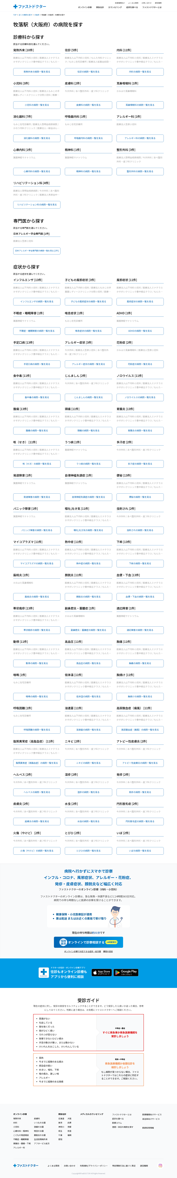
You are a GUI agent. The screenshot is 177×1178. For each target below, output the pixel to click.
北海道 (61, 1118)
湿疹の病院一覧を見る (88, 792)
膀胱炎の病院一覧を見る (88, 596)
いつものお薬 (40, 1122)
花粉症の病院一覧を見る (140, 364)
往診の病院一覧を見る (88, 71)
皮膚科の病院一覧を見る (88, 104)
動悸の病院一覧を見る (37, 663)
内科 (15, 1122)
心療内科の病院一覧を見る (37, 171)
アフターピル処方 (42, 1143)
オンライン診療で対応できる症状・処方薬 (82, 951)
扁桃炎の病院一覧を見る (37, 596)
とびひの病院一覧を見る (88, 850)
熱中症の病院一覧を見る (88, 563)
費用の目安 (108, 951)
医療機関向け (120, 3)
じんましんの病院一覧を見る (88, 397)
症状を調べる (132, 7)
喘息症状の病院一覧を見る (88, 330)
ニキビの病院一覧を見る (88, 762)
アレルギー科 (19, 1147)
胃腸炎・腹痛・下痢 (22, 1143)
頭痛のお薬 (39, 1126)
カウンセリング (115, 7)
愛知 (60, 1139)
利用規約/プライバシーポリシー (94, 1165)
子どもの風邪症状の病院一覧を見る (88, 301)
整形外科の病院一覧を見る (140, 171)
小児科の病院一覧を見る (37, 104)
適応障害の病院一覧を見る (140, 630)
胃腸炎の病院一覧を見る (140, 430)
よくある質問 (133, 3)
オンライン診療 (85, 7)
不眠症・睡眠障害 (21, 1139)
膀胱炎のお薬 (40, 1135)
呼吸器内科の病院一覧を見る (88, 138)
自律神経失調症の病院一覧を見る (88, 497)
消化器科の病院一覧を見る (37, 138)
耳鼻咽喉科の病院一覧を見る (140, 104)
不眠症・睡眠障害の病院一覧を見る (37, 330)
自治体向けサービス (151, 1119)
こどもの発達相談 (21, 1135)
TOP (15, 15)
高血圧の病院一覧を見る (88, 663)
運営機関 (158, 3)
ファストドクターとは (152, 7)
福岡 (69, 1135)
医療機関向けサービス (152, 1114)
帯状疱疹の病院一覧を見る (37, 630)
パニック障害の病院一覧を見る (36, 530)
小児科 (16, 1126)
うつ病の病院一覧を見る (88, 463)
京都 (69, 1126)
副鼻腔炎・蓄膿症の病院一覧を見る (88, 630)
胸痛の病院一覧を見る (140, 663)
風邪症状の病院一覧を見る (140, 301)
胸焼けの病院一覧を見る (140, 696)
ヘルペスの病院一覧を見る (37, 792)
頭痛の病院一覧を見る (88, 430)
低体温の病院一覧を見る (88, 696)
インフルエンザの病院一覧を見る (37, 301)
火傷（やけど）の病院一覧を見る (37, 850)
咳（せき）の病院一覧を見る (37, 463)
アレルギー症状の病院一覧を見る (88, 364)
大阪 (69, 1118)
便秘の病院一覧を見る (140, 497)
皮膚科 (37, 1118)
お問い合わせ (147, 3)
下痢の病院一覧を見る (140, 563)
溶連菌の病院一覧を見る (88, 729)
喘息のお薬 (39, 1131)
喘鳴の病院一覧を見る (37, 696)
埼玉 (60, 1131)
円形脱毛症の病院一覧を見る (140, 821)
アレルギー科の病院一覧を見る (140, 138)
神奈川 (61, 1126)
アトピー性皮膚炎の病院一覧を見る (140, 762)
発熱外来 (17, 1118)
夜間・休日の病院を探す (122, 1127)
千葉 (60, 1135)
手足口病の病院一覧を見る (37, 364)
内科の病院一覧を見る (140, 71)
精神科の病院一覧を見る (88, 171)
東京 (60, 1122)
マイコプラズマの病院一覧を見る (37, 563)
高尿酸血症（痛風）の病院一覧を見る (140, 729)
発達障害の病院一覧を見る (37, 497)
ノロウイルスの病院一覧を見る (140, 397)
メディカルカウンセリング (91, 1114)
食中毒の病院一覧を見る (37, 397)
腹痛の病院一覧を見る (37, 430)
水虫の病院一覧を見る (88, 821)
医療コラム (117, 1122)
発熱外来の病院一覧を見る (37, 71)
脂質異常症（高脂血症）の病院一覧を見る (37, 762)
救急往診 (100, 7)
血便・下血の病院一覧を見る (140, 596)
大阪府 (36, 15)
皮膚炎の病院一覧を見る (37, 821)
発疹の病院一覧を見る (140, 792)
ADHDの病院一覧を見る (140, 330)
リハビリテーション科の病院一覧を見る (37, 204)
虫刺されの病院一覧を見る (140, 530)
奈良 (69, 1131)
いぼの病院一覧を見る (140, 850)
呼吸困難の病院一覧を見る (37, 729)
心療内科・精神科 (21, 1131)
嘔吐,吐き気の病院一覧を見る (88, 530)
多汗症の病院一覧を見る (140, 463)
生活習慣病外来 (41, 1139)
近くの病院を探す (25, 15)
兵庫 (69, 1122)
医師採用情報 (148, 1127)
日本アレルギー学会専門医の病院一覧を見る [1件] (37, 250)
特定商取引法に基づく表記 (124, 1165)
